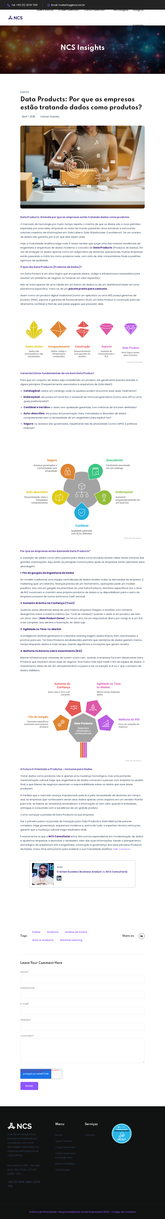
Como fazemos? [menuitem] (65, 1153)
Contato (138, 25)
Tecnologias (120, 9)
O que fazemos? (68, 9)
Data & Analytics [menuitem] (65, 1163)
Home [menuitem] (59, 1135)
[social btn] (142, 936)
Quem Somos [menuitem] (63, 1141)
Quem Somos (45, 9)
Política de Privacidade (43, 1212)
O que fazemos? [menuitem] (65, 1147)
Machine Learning (71, 940)
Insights (138, 9)
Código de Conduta (124, 1212)
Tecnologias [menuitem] (62, 1169)
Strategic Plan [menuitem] (63, 1157)
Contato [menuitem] (90, 1135)
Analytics (53, 932)
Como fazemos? (94, 9)
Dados (36, 932)
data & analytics (43, 940)
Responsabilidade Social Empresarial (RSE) (84, 1212)
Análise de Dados (76, 932)
